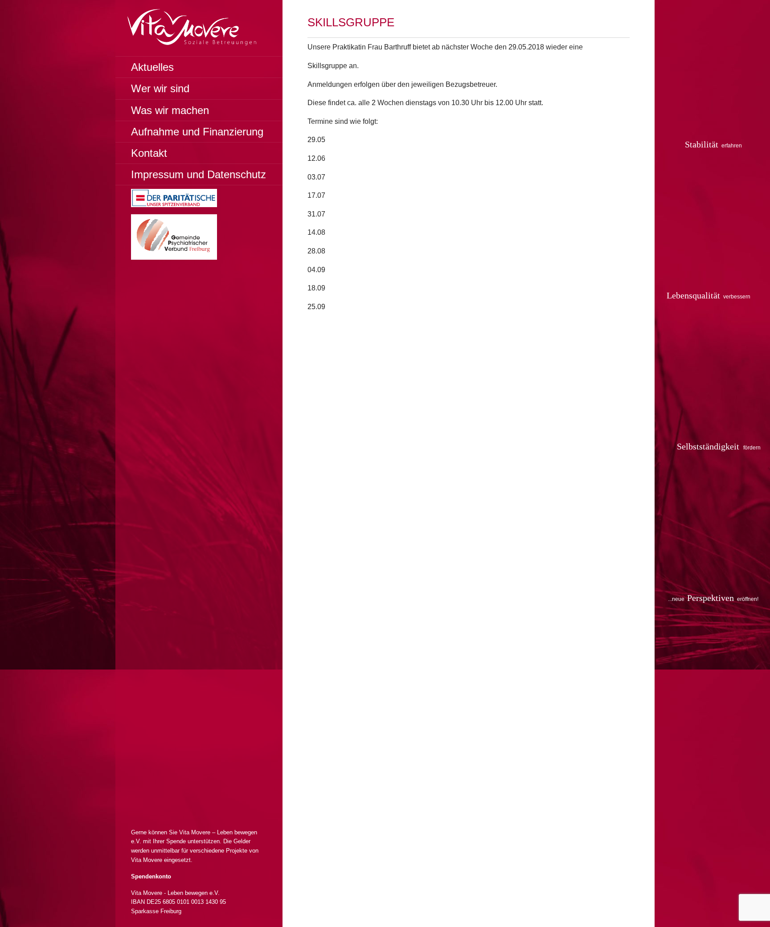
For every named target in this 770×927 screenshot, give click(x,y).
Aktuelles (152, 67)
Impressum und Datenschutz (198, 174)
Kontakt (149, 153)
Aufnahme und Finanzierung (197, 132)
